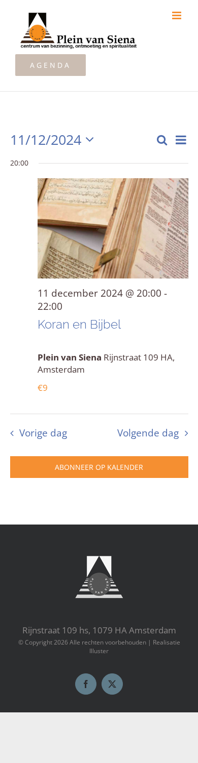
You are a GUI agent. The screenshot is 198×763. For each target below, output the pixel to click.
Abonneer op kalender (99, 467)
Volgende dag (148, 432)
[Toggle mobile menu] (177, 15)
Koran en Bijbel (79, 324)
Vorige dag (43, 432)
